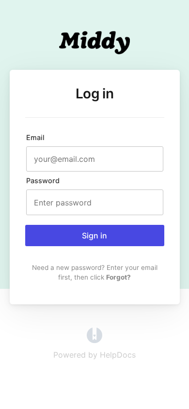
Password (43, 180)
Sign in (94, 235)
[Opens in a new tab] (94, 340)
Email (35, 137)
